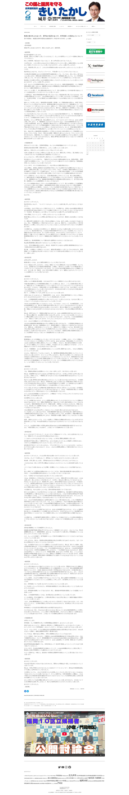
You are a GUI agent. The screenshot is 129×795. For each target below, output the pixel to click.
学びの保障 (84, 778)
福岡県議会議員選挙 (97, 780)
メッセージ (62, 26)
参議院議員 (37, 778)
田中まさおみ (76, 780)
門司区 (60, 783)
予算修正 (54, 775)
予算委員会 (59, 775)
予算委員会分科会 (65, 775)
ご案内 (92, 26)
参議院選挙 (41, 778)
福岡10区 (84, 780)
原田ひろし (32, 778)
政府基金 (33, 780)
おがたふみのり (33, 775)
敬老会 (45, 780)
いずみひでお (27, 775)
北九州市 (72, 775)
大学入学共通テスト (71, 778)
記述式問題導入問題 (43, 783)
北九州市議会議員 (81, 775)
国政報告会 (60, 778)
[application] (64, 733)
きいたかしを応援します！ (81, 26)
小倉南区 (98, 778)
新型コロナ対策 (61, 781)
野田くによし (51, 783)
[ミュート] (101, 755)
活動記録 (70, 26)
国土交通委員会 (53, 778)
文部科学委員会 (36, 695)
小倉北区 (90, 778)
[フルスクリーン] (103, 755)
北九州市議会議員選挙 (90, 775)
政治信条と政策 (53, 26)
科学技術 (40, 695)
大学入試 (79, 778)
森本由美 (71, 780)
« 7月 (87, 154)
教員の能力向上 (31, 695)
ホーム (35, 26)
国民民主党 (64, 778)
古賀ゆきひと (45, 778)
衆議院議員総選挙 (36, 783)
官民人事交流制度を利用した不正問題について (34, 702)
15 (100, 145)
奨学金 (27, 695)
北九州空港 (99, 775)
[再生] (26, 755)
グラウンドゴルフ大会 (48, 775)
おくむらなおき (40, 775)
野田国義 (55, 783)
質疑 (43, 695)
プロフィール (43, 26)
